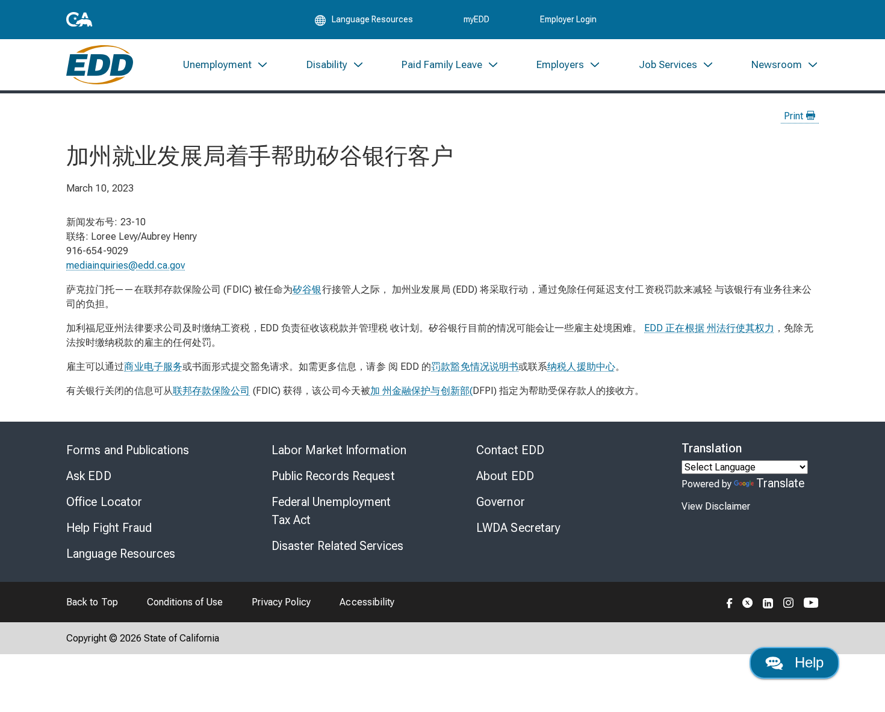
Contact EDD (510, 450)
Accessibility (367, 602)
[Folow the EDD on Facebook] (730, 601)
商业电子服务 (153, 366)
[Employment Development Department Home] (99, 64)
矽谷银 (307, 289)
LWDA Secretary (518, 527)
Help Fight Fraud (109, 527)
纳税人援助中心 (581, 366)
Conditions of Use (185, 602)
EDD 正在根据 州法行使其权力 (709, 328)
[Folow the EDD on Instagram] (788, 601)
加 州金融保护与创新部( (421, 390)
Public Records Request (333, 476)
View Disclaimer (716, 506)
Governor (500, 502)
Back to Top (92, 602)
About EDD (505, 476)
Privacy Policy (281, 602)
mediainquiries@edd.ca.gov (125, 265)
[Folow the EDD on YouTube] (811, 601)
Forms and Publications (127, 450)
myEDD (476, 19)
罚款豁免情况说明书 (474, 366)
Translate (780, 483)
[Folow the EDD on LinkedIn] (768, 601)
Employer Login (568, 19)
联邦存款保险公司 (211, 390)
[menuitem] (225, 64)
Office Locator (104, 502)
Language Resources (120, 553)
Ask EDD (88, 476)
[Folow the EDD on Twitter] (747, 601)
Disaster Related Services (338, 546)
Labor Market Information (339, 450)
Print (795, 116)
